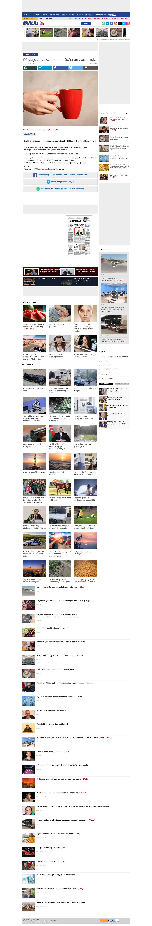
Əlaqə (26, 18)
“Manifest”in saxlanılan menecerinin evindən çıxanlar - (61, 793)
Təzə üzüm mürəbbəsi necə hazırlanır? (52, 628)
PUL (70, 18)
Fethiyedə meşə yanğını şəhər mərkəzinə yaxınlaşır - (62, 779)
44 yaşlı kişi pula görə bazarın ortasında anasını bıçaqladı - (65, 820)
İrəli (129, 32)
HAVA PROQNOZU (80, 18)
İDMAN (64, 14)
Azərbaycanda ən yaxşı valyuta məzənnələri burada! (114, 39)
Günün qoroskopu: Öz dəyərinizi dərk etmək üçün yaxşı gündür (62, 765)
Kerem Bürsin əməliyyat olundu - (52, 752)
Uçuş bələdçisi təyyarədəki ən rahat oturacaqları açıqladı (59, 655)
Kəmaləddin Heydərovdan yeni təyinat (52, 724)
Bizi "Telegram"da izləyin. (62, 182)
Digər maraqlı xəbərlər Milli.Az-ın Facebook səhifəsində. (62, 175)
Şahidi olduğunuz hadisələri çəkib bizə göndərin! (62, 189)
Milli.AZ (31, 23)
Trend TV (49, 18)
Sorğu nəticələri (122, 384)
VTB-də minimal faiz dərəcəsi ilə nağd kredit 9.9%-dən (42, 130)
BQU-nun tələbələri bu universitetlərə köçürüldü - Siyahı (59, 697)
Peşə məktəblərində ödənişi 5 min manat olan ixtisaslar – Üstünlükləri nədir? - (74, 738)
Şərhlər (124, 113)
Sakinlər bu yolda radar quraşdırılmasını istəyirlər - (60, 587)
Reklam (33, 18)
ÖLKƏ (37, 14)
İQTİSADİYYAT (55, 14)
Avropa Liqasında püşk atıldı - (51, 847)
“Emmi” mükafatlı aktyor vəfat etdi (50, 861)
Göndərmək (105, 384)
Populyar (104, 113)
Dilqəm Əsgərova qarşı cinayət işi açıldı (52, 710)
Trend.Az (97, 18)
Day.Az (90, 18)
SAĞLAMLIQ (89, 14)
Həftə (115, 113)
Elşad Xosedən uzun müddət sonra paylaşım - (58, 834)
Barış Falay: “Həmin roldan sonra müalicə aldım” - (59, 889)
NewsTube (102, 14)
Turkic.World (125, 18)
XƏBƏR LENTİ (28, 14)
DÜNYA (71, 14)
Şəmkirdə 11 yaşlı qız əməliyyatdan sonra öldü (55, 875)
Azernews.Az (106, 18)
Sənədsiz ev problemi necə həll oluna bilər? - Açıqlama (60, 902)
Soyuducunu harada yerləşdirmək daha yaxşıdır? (56, 614)
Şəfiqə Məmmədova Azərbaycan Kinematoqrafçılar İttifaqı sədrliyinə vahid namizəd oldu (72, 806)
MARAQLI (80, 14)
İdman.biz (115, 18)
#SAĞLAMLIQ (29, 134)
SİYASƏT (45, 14)
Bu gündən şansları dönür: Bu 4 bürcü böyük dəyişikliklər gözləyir (63, 601)
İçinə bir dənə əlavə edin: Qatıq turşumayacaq (55, 669)
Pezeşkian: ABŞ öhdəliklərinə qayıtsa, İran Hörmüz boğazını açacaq (64, 683)
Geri (23, 32)
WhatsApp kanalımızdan (45, 169)
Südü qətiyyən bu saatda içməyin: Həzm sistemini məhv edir (61, 642)
